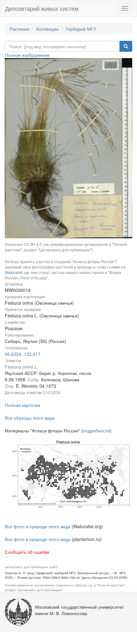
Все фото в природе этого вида (37, 526)
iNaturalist (13, 272)
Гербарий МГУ (81, 29)
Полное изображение (27, 55)
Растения (19, 29)
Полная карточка (22, 405)
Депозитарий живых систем (41, 8)
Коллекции (47, 29)
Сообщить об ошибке (27, 552)
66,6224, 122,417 (22, 354)
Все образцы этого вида (30, 418)
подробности (96, 430)
